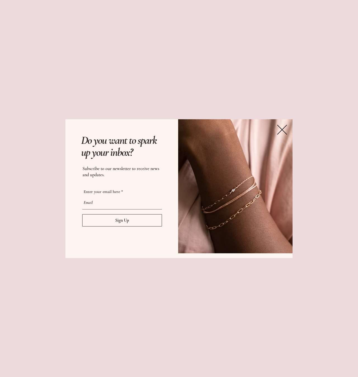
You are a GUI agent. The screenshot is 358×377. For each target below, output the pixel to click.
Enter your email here (102, 192)
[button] (282, 130)
